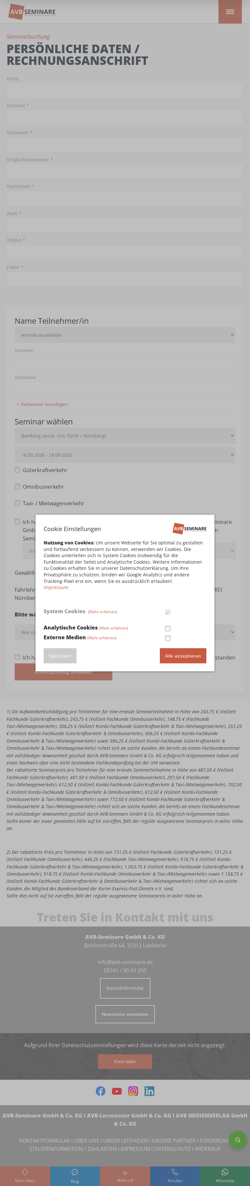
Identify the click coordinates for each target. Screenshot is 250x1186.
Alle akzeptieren (183, 655)
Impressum (56, 587)
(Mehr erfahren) (102, 612)
